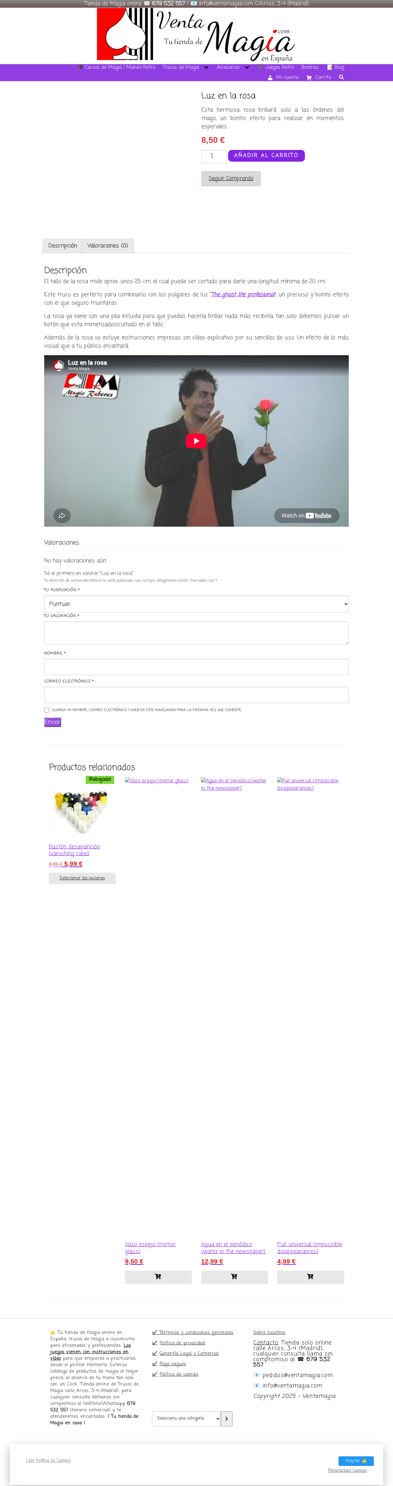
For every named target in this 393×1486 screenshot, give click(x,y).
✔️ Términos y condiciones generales (192, 1333)
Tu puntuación (62, 590)
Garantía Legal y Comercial (189, 1353)
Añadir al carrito (266, 155)
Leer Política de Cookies (48, 1461)
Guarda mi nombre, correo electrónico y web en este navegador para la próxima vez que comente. (147, 710)
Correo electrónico (69, 681)
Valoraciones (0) (108, 246)
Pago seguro (173, 1364)
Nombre (55, 653)
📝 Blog (335, 68)
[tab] (63, 246)
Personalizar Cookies (347, 1470)
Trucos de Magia (181, 68)
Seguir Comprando (231, 179)
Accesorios (228, 68)
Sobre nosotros (269, 1333)
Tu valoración (62, 616)
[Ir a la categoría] (226, 1418)
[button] (158, 1277)
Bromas (310, 68)
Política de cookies (179, 1374)
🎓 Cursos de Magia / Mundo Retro (116, 68)
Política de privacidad (182, 1343)
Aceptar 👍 (356, 1461)
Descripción (63, 246)
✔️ (155, 1343)
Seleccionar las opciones (82, 878)
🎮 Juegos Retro (276, 68)
